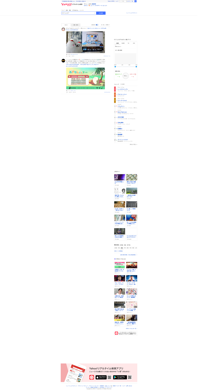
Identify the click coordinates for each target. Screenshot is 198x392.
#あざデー (96, 64)
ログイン (86, 5)
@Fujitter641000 (74, 54)
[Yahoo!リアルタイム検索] (72, 3)
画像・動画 (75, 24)
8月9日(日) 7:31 (107, 56)
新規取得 (94, 4)
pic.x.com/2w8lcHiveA (73, 29)
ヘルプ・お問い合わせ (127, 386)
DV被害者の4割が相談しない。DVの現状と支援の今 (74, 1)
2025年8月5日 (107, 92)
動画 (70, 10)
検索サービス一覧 (117, 386)
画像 (67, 10)
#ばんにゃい (98, 28)
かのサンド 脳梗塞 (130, 1)
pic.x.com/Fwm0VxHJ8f (72, 66)
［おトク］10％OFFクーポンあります (98, 5)
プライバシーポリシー (83, 386)
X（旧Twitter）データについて (105, 387)
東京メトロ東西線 (118, 251)
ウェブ (63, 10)
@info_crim (73, 90)
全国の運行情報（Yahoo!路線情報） (128, 254)
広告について (108, 386)
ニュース (82, 10)
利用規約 (102, 386)
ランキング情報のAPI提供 (92, 387)
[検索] (136, 1)
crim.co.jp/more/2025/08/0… (73, 64)
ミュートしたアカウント (131, 12)
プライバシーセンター (94, 386)
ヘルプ (116, 1)
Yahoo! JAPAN (111, 1)
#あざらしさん (91, 28)
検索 (101, 13)
